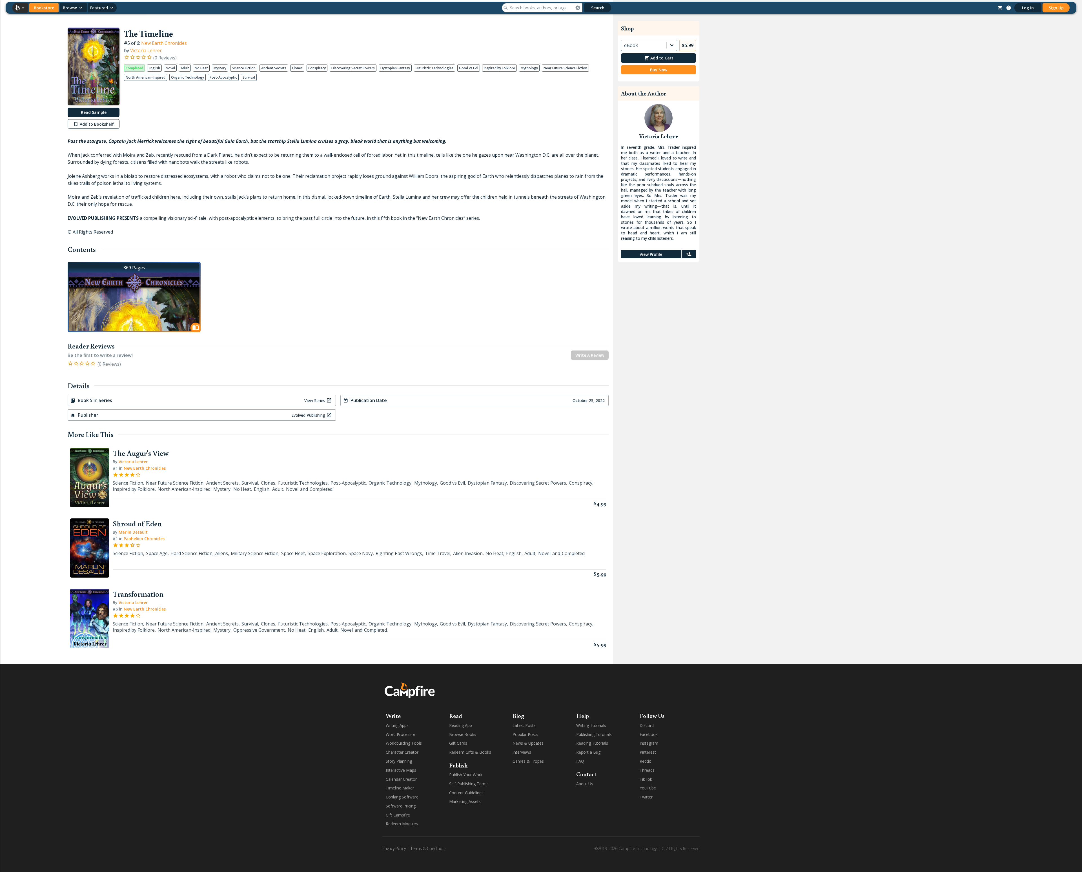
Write (393, 716)
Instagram (649, 743)
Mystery (221, 489)
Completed (321, 489)
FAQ (580, 761)
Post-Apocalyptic (348, 483)
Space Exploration (327, 553)
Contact (586, 774)
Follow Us (652, 716)
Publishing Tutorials (594, 734)
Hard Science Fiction (191, 553)
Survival (249, 483)
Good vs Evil (452, 483)
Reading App (460, 725)
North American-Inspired (184, 489)
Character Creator (402, 752)
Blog (518, 716)
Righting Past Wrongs (399, 553)
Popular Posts (525, 734)
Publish (458, 765)
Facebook (649, 734)
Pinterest (648, 752)
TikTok (646, 779)
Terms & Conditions (429, 848)
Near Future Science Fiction (174, 483)
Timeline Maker (400, 788)
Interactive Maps (401, 770)
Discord (647, 725)
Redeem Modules (402, 823)
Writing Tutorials (591, 725)
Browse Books (462, 734)
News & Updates (528, 743)
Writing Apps (397, 725)
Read (455, 716)
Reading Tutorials (592, 743)
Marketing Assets (465, 801)
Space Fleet (293, 553)
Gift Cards (458, 743)
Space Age (157, 553)
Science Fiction (128, 483)
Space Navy (361, 553)
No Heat (242, 489)
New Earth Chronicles (164, 43)
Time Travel (437, 553)
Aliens (221, 553)
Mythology (425, 483)
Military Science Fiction (254, 553)
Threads (647, 770)
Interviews (522, 752)
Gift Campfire (398, 815)
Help (582, 716)
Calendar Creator (401, 779)
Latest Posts (524, 725)
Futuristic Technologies (303, 483)
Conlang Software (402, 797)
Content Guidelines (466, 792)
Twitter (646, 797)
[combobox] (624, 45)
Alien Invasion (468, 553)
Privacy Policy (394, 848)
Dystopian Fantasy (487, 483)
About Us (584, 783)
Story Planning (399, 761)
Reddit (645, 761)
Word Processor (400, 734)
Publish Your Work (465, 774)
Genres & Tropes (528, 761)
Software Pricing (401, 806)
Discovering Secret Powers (538, 483)
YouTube (648, 788)
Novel (292, 489)
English (261, 489)
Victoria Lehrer (146, 50)
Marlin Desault (133, 532)
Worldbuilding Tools (404, 743)
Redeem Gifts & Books (470, 752)
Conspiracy (580, 483)
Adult (277, 489)
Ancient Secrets (222, 483)
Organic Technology (390, 483)
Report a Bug (588, 752)
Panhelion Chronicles (144, 538)
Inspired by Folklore (134, 489)
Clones (268, 483)
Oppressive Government (259, 630)
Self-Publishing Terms (469, 783)
